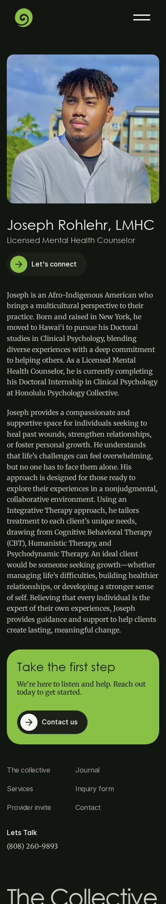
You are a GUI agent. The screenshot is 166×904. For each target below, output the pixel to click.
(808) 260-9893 (32, 846)
